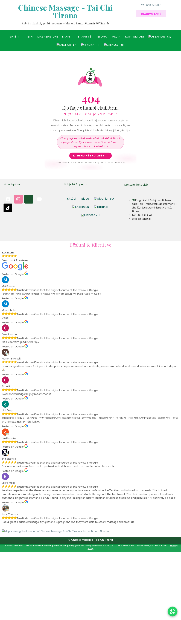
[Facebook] (8, 199)
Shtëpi (14, 36)
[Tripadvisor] (49, 199)
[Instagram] (18, 199)
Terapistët (84, 36)
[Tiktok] (8, 208)
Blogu (102, 36)
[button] (54, 37)
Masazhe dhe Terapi (53, 36)
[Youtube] (39, 199)
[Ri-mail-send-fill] (28, 199)
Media (116, 36)
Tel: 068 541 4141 (142, 215)
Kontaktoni (134, 36)
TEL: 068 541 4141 (151, 5)
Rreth (28, 36)
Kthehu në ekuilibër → (90, 155)
